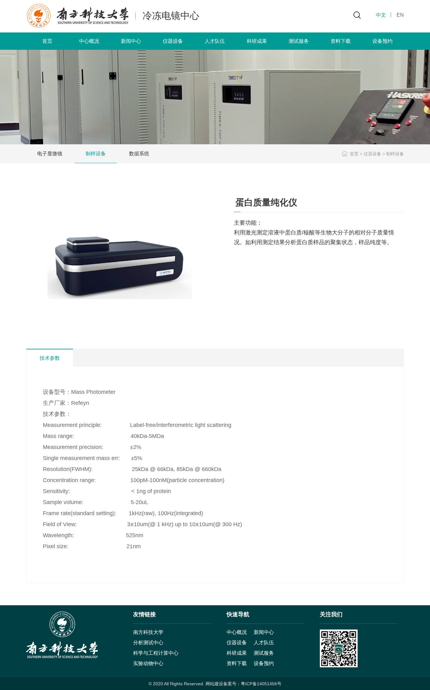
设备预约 (382, 41)
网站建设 (214, 683)
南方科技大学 (148, 632)
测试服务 (299, 41)
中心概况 (89, 41)
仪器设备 (173, 41)
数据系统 (139, 153)
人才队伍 (215, 41)
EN (400, 15)
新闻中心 (131, 41)
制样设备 (96, 153)
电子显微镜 (49, 153)
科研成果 (257, 41)
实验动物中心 (148, 663)
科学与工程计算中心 (155, 653)
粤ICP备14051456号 (261, 683)
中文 (381, 15)
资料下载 (341, 41)
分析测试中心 (148, 642)
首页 (47, 41)
